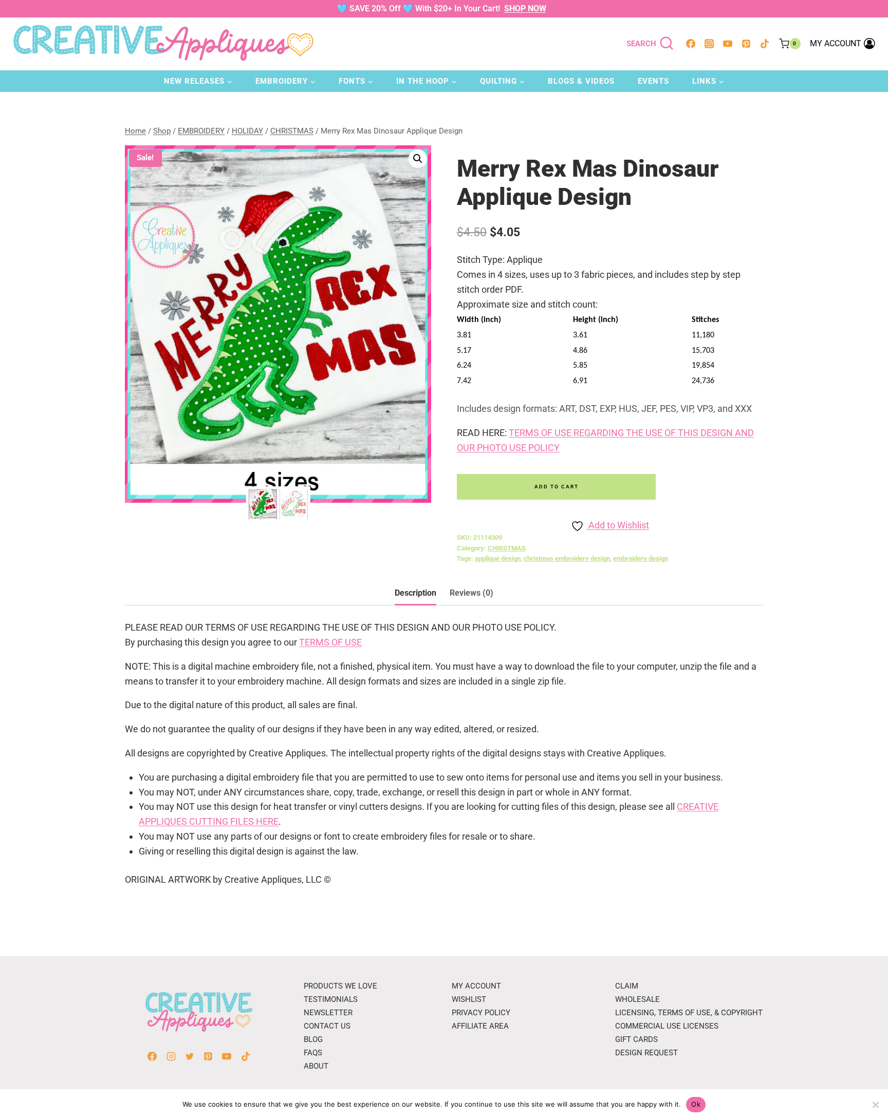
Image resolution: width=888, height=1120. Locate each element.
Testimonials (331, 999)
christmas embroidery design (567, 558)
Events (653, 81)
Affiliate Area (480, 1026)
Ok (695, 1104)
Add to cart (556, 486)
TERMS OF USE (330, 642)
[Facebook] (690, 43)
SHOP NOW (525, 8)
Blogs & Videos (581, 81)
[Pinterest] (746, 43)
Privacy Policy (481, 1012)
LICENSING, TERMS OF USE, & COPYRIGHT (689, 1012)
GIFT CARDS (636, 1039)
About (316, 1066)
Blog (313, 1039)
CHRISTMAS (507, 548)
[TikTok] (764, 43)
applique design (498, 558)
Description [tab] (415, 593)
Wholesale (637, 999)
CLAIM (626, 986)
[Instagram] (709, 43)
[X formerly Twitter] (189, 1056)
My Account (476, 986)
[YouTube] (727, 43)
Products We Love (340, 986)
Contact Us (327, 1026)
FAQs (313, 1052)
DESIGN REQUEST (646, 1052)
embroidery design (640, 558)
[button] (418, 158)
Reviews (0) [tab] (471, 593)
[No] (875, 1104)
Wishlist (469, 999)
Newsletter (328, 1012)
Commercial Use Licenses (666, 1026)
